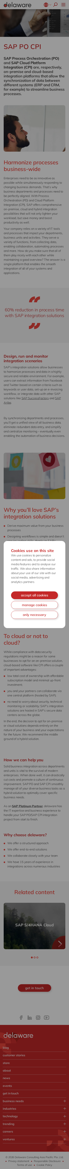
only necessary (34, 615)
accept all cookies (34, 595)
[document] (34, 584)
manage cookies (34, 605)
